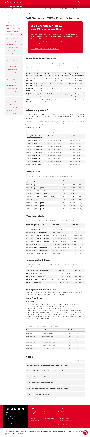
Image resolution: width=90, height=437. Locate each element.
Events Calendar (62, 424)
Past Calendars (45, 13)
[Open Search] (78, 2)
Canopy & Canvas (36, 412)
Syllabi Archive (52, 431)
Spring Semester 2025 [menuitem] (12, 63)
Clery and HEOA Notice (14, 431)
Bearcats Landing (49, 418)
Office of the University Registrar (24, 13)
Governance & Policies (64, 420)
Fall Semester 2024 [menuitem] (11, 66)
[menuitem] (7, 9)
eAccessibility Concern (62, 431)
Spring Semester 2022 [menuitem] (12, 91)
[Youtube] (19, 409)
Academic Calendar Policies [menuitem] (12, 31)
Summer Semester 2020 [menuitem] (12, 107)
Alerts (6, 431)
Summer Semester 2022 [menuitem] (12, 88)
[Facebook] (8, 409)
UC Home (8, 13)
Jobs (59, 414)
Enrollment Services (36, 414)
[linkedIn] (23, 409)
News (59, 416)
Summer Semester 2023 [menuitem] (12, 79)
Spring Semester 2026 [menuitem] (12, 41)
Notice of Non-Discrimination (27, 431)
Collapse (82, 360)
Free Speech (81, 431)
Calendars (37, 13)
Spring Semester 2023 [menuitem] (12, 82)
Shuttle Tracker (48, 412)
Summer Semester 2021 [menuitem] (12, 98)
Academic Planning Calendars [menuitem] (13, 28)
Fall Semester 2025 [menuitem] (11, 44)
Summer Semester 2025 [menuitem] (12, 60)
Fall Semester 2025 (55, 13)
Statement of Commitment (41, 431)
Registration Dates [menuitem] (12, 50)
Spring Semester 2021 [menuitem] (12, 101)
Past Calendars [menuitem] (9, 35)
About (13, 13)
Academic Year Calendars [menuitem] (12, 25)
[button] (85, 432)
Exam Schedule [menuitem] (12, 54)
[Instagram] (15, 409)
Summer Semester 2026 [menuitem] (12, 38)
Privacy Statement (73, 431)
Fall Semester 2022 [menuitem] (11, 85)
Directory (60, 422)
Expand (77, 360)
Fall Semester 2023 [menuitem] (11, 76)
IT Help (46, 414)
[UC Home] (12, 2)
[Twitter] (12, 409)
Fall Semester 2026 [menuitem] (10, 18)
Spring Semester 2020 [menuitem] (12, 110)
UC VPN (46, 416)
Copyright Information (10, 433)
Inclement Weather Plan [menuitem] (14, 57)
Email (32, 416)
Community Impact (63, 418)
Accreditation (19, 433)
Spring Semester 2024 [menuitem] (12, 72)
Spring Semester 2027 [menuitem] (11, 22)
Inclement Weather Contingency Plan (45, 48)
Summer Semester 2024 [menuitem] (12, 69)
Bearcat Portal (35, 420)
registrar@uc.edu (11, 423)
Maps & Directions (63, 412)
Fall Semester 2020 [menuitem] (11, 104)
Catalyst (33, 418)
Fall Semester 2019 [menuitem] (11, 113)
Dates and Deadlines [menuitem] (13, 47)
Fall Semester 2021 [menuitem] (11, 95)
